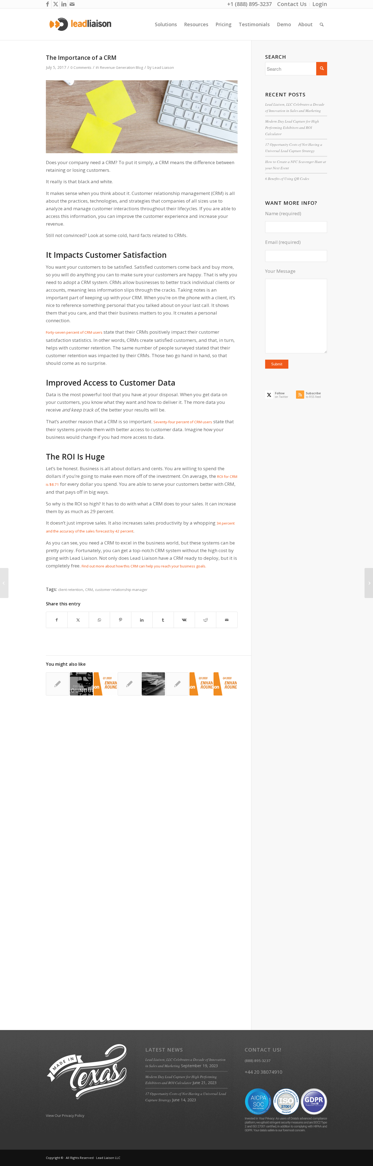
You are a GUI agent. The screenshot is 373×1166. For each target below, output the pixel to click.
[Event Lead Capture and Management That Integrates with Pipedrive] (153, 684)
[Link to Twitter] (56, 4)
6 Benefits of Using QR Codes (287, 178)
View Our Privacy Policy (65, 1115)
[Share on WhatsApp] (99, 620)
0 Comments (80, 67)
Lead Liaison (163, 67)
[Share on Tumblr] (163, 620)
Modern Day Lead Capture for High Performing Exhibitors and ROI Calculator (292, 127)
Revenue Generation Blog (121, 67)
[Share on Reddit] (205, 620)
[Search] (321, 24)
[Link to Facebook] (47, 4)
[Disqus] (148, 788)
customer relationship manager (121, 589)
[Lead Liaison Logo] (80, 24)
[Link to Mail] (72, 4)
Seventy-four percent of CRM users (182, 421)
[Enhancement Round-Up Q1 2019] (81, 684)
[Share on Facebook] (56, 620)
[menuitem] (292, 4)
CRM (89, 589)
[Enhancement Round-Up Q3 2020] (201, 684)
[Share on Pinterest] (120, 620)
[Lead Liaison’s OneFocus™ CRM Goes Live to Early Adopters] (57, 684)
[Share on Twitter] (78, 620)
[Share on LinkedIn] (141, 620)
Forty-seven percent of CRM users (74, 332)
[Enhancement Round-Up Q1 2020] (105, 684)
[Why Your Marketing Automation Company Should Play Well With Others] (177, 684)
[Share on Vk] (184, 620)
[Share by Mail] (226, 620)
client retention (70, 589)
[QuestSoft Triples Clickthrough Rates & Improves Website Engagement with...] (4, 583)
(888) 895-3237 (258, 1060)
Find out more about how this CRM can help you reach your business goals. (144, 566)
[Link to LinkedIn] (64, 4)
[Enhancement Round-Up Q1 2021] (225, 684)
